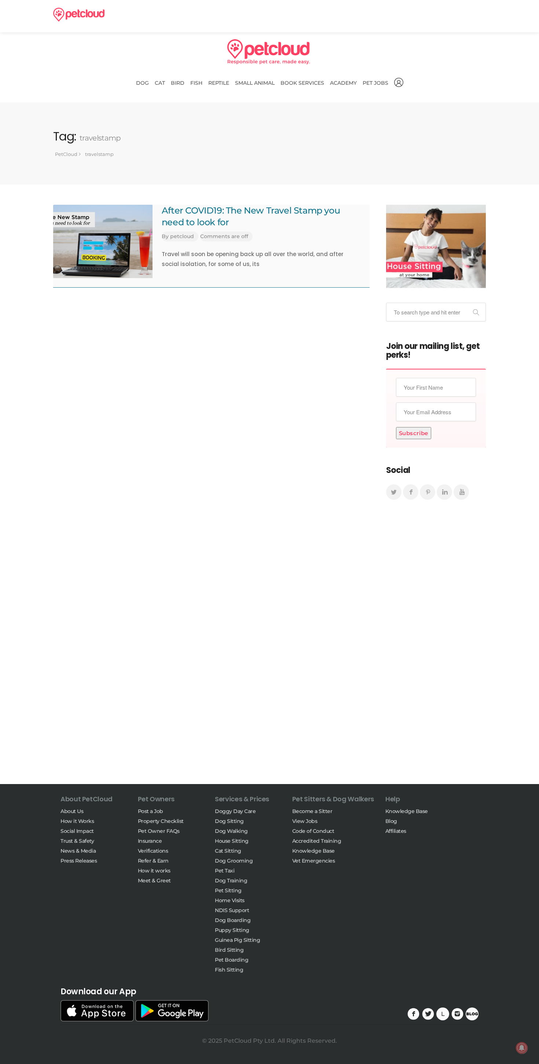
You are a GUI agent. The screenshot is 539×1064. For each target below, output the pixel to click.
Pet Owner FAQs (159, 831)
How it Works (77, 821)
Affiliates (395, 831)
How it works (154, 870)
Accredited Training (316, 841)
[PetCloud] (78, 14)
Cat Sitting (228, 851)
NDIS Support (232, 910)
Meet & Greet (154, 880)
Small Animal (255, 83)
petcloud (182, 236)
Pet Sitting (228, 890)
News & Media (78, 851)
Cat (160, 83)
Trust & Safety (77, 841)
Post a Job (150, 811)
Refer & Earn (153, 860)
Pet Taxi (224, 870)
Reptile (218, 83)
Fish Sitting (229, 969)
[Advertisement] (436, 649)
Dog (142, 83)
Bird (177, 83)
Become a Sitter (312, 811)
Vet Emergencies (313, 860)
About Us (71, 811)
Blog (391, 821)
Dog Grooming (234, 860)
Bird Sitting (229, 950)
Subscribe (413, 433)
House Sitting (232, 841)
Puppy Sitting (232, 930)
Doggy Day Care (235, 811)
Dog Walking (231, 831)
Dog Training (231, 880)
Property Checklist (161, 821)
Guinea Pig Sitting (237, 940)
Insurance (150, 841)
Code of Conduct (313, 831)
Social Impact (77, 831)
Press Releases (78, 860)
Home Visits (230, 900)
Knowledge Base (313, 851)
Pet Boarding (231, 959)
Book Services (302, 83)
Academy (343, 83)
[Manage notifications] (522, 1048)
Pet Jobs (375, 83)
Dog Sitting (229, 821)
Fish (196, 83)
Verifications (153, 851)
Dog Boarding (232, 920)
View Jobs (305, 821)
